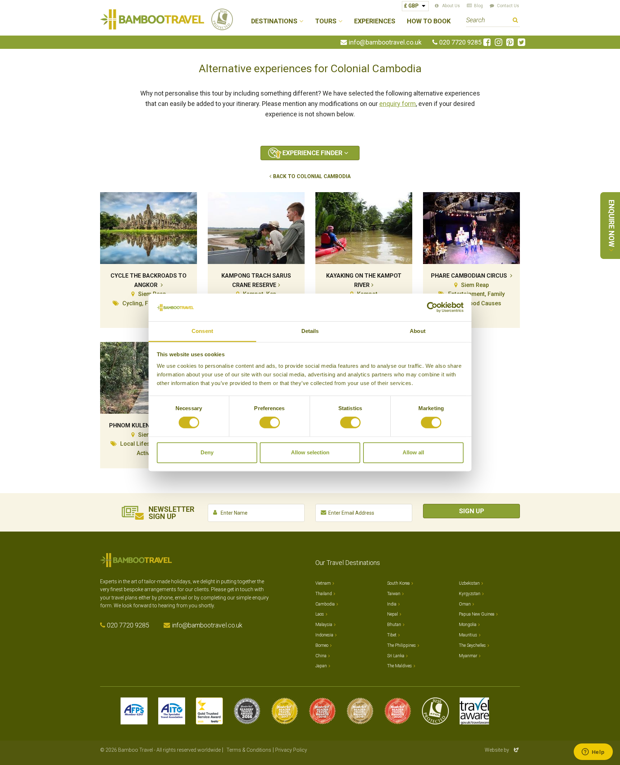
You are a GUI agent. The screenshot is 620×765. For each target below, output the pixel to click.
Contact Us (508, 5)
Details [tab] (310, 331)
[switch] (269, 422)
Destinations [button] (274, 21)
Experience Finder (312, 153)
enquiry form (397, 103)
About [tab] (418, 331)
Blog (478, 5)
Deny (207, 452)
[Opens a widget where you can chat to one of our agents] (593, 752)
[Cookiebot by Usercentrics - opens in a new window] (432, 307)
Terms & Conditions (248, 750)
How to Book (429, 21)
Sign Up (471, 511)
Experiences (374, 21)
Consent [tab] (202, 331)
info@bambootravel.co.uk (385, 42)
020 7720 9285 (460, 42)
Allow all (413, 452)
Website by (502, 750)
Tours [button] (326, 21)
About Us (451, 5)
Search (515, 21)
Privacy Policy (291, 750)
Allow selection (310, 452)
